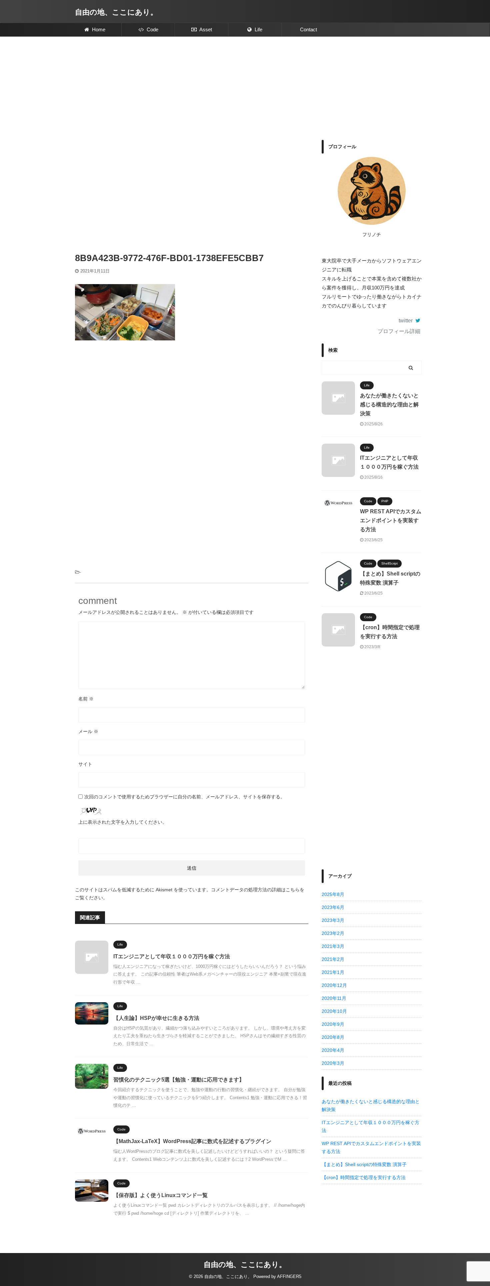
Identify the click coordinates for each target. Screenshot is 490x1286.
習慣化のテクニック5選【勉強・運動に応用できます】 (178, 1079)
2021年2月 (333, 959)
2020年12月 (334, 985)
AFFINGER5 (289, 1276)
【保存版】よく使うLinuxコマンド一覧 (160, 1195)
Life (257, 29)
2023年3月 (333, 920)
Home (98, 29)
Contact (308, 29)
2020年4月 (333, 1050)
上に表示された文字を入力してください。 (122, 822)
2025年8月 (333, 894)
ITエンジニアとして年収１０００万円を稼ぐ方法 (171, 956)
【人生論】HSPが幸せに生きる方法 (157, 1018)
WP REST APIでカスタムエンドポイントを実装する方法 (390, 520)
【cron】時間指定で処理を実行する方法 (364, 1177)
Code (151, 29)
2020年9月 (333, 1024)
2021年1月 (333, 972)
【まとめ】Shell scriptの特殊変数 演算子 (364, 1164)
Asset (205, 29)
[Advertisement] (245, 86)
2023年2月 (333, 933)
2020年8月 (333, 1037)
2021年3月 (333, 946)
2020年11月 (334, 998)
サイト (85, 764)
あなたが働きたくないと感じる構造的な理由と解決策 (389, 404)
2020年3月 (333, 1063)
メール (88, 731)
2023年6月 (333, 907)
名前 (86, 698)
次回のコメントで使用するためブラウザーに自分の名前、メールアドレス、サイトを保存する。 (184, 796)
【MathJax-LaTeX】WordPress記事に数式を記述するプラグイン (192, 1141)
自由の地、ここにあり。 (116, 12)
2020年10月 (334, 1011)
